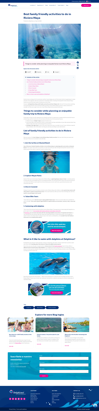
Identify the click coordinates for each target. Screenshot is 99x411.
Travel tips (28, 307)
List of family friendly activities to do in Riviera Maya (39, 82)
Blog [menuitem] (53, 401)
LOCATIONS (33, 390)
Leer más (11, 346)
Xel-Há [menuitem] (32, 402)
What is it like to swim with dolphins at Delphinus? (38, 94)
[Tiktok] (24, 399)
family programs (58, 246)
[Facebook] (10, 399)
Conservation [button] (52, 5)
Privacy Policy (12, 409)
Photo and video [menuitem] (55, 399)
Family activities (52, 307)
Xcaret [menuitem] (32, 401)
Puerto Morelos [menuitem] (34, 398)
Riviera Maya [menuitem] (33, 395)
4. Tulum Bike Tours (32, 90)
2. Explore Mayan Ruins (33, 86)
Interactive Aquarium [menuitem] (35, 393)
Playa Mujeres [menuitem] (34, 396)
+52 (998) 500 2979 (79, 396)
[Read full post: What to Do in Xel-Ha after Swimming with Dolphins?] (76, 325)
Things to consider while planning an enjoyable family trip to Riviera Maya (44, 80)
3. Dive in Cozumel (32, 88)
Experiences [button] (40, 5)
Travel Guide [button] (60, 5)
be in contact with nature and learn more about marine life (47, 211)
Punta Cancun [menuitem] (34, 399)
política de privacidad (21, 366)
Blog (67, 5)
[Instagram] (13, 399)
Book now (86, 5)
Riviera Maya (40, 307)
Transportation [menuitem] (55, 395)
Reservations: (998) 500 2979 (78, 1)
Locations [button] (32, 5)
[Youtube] (19, 399)
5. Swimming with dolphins (34, 92)
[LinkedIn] (16, 399)
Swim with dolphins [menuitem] (56, 393)
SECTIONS (54, 390)
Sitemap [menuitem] (54, 402)
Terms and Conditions (22, 409)
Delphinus (27, 212)
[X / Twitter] (21, 399)
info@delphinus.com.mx (80, 398)
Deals (46, 5)
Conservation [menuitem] (55, 396)
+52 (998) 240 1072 (79, 393)
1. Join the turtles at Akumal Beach (36, 84)
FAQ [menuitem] (53, 398)
